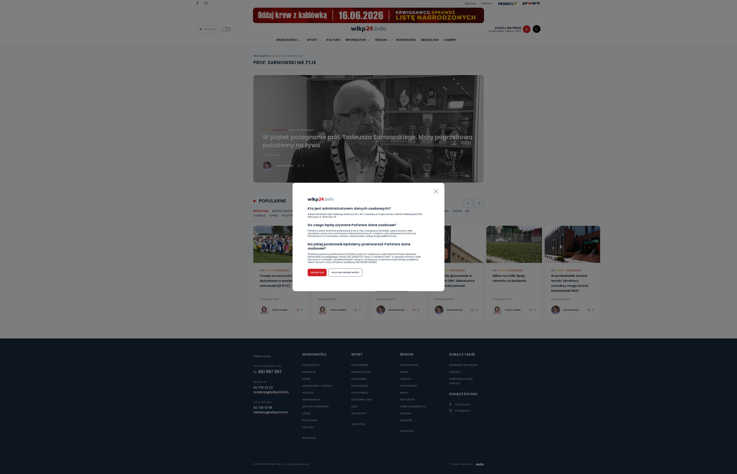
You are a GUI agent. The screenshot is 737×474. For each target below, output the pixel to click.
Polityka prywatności (345, 272)
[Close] (436, 191)
